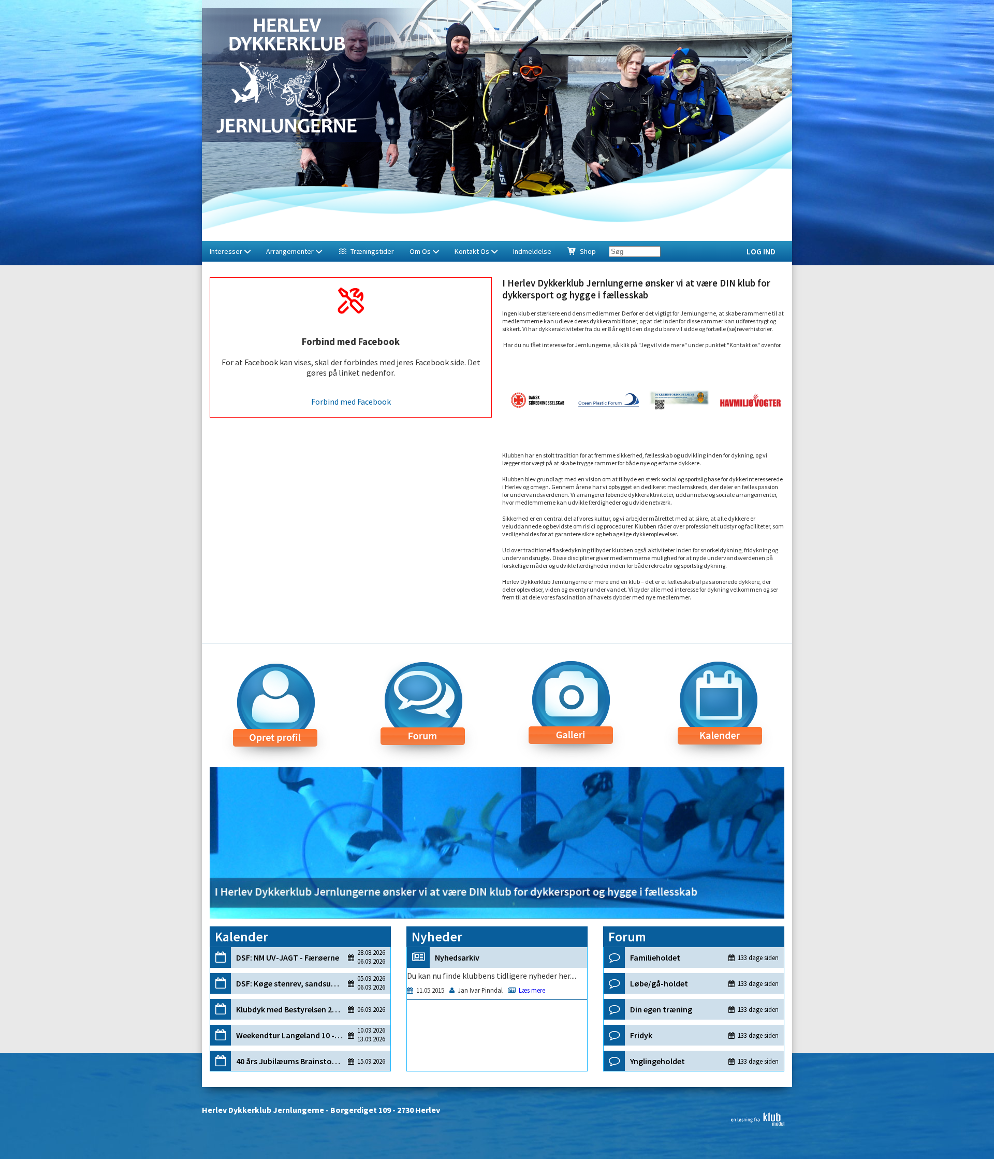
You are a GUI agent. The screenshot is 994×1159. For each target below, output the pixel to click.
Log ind (761, 251)
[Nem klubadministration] (757, 1123)
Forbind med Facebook (351, 401)
